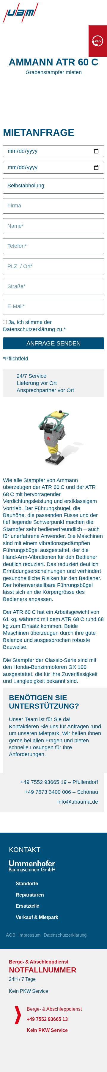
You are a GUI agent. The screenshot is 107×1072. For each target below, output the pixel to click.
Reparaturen (30, 894)
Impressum (29, 935)
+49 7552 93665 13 (61, 43)
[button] (53, 883)
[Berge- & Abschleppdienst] (18, 1015)
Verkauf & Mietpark (37, 917)
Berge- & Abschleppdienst (54, 1009)
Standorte (27, 883)
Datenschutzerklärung (65, 935)
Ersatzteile (27, 906)
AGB (10, 935)
